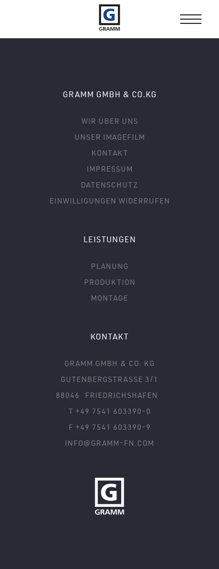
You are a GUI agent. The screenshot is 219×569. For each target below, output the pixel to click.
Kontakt (109, 152)
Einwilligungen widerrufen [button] (109, 200)
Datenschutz (109, 184)
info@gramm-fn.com (109, 442)
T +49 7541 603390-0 (110, 410)
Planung (110, 265)
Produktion (110, 281)
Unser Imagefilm (109, 136)
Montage (109, 297)
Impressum (110, 168)
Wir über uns (109, 120)
